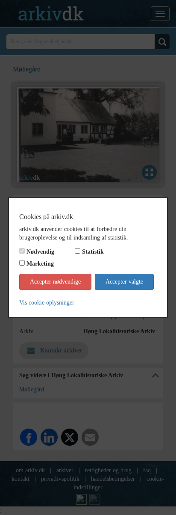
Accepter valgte (124, 281)
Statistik (93, 252)
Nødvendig (40, 252)
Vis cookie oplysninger (46, 302)
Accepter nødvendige (55, 281)
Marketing (40, 263)
